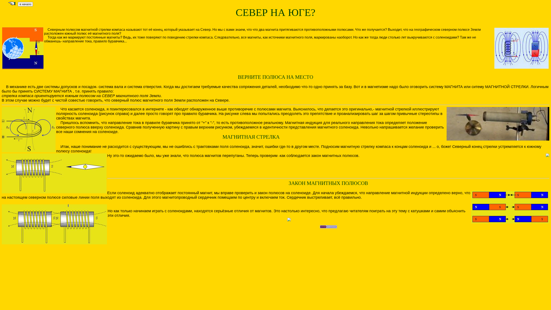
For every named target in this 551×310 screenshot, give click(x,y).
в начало (25, 4)
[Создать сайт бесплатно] (328, 227)
